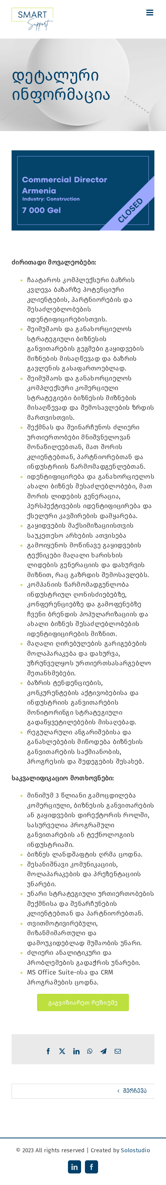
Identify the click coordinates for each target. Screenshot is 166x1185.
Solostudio (135, 1150)
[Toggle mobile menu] (150, 12)
